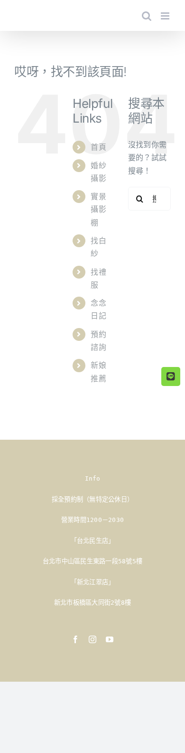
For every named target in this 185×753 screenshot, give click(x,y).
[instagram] (92, 639)
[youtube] (109, 639)
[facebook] (75, 639)
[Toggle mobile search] (146, 16)
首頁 (98, 147)
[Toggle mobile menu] (166, 16)
